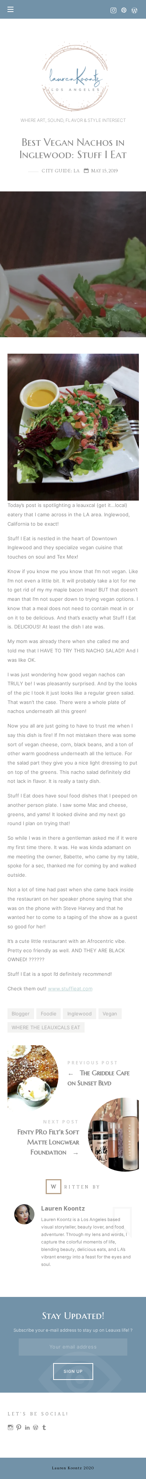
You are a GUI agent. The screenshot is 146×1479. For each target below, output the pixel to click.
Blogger (21, 1014)
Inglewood (79, 1014)
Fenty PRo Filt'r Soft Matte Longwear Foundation (73, 1139)
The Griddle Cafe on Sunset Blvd (73, 1074)
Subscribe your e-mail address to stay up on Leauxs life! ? (73, 1330)
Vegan (110, 1014)
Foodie (49, 1014)
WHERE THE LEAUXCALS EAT (46, 1027)
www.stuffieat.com (70, 988)
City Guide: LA (61, 171)
